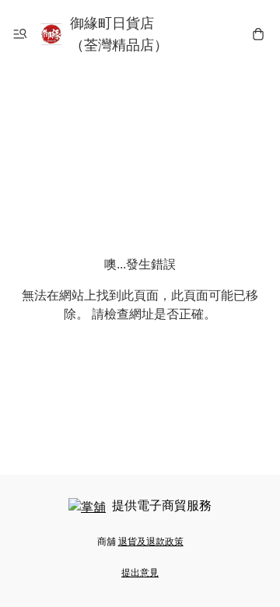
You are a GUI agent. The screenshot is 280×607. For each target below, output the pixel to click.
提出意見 (140, 572)
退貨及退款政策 (151, 541)
